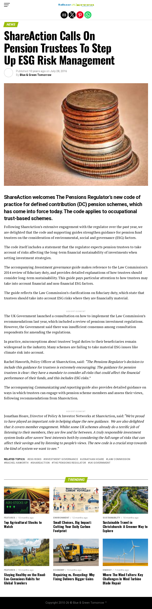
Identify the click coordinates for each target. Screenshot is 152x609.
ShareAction (41, 463)
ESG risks (35, 459)
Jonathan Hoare (93, 459)
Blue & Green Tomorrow (35, 74)
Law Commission (118, 459)
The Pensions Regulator (69, 463)
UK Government (99, 463)
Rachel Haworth (17, 463)
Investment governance (61, 459)
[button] (7, 5)
